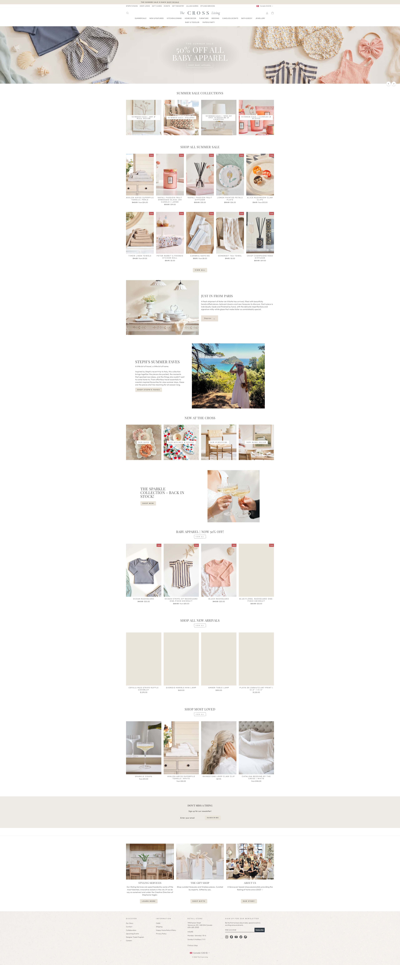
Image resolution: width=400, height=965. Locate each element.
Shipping (159, 927)
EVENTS (167, 6)
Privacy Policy (161, 934)
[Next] (394, 84)
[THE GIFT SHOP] (200, 862)
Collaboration (131, 930)
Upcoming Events (132, 934)
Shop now (209, 318)
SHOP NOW (148, 503)
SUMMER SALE (140, 18)
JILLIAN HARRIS (192, 6)
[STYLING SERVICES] (150, 862)
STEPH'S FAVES (132, 6)
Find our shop (193, 945)
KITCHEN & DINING (174, 18)
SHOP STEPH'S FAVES (148, 390)
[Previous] (388, 84)
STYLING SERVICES (207, 6)
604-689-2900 (193, 927)
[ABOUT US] (250, 862)
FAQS (158, 923)
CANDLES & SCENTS (230, 18)
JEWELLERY (260, 18)
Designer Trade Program (135, 937)
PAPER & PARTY (208, 22)
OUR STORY (249, 901)
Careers (129, 941)
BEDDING (215, 18)
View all (200, 270)
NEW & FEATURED (156, 18)
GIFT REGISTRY (178, 6)
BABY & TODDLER (192, 22)
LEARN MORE (149, 901)
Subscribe (260, 930)
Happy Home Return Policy (166, 930)
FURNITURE (203, 18)
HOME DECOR (190, 18)
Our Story (129, 923)
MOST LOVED (145, 6)
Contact (129, 927)
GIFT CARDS (157, 6)
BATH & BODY (246, 18)
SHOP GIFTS (198, 901)
